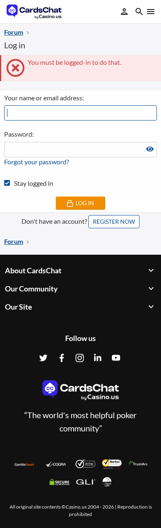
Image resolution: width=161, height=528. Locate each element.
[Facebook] (61, 357)
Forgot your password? (36, 162)
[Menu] (150, 12)
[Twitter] (43, 357)
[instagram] (79, 357)
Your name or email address (43, 98)
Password (18, 134)
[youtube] (116, 357)
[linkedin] (97, 357)
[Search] (139, 13)
